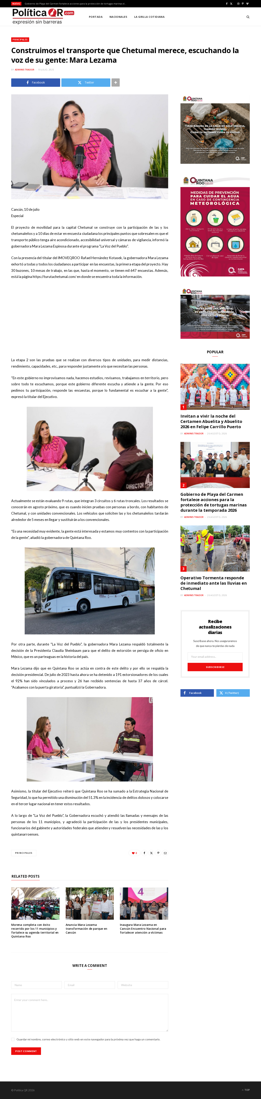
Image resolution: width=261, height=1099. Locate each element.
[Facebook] (144, 853)
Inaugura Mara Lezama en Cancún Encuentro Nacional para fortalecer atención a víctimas (143, 928)
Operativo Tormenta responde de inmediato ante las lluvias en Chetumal (213, 583)
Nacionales (118, 17)
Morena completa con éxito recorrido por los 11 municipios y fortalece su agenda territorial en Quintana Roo (35, 930)
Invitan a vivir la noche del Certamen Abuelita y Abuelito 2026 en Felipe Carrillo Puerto (211, 421)
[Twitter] (151, 853)
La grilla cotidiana (149, 17)
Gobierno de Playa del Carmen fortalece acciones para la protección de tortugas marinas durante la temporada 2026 (77, 3)
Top (247, 1090)
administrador (24, 69)
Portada (96, 17)
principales (23, 852)
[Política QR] (43, 17)
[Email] (165, 853)
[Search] (246, 17)
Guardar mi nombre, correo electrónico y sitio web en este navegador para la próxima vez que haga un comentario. (88, 1039)
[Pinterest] (158, 853)
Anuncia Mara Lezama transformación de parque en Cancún (86, 928)
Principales (20, 39)
